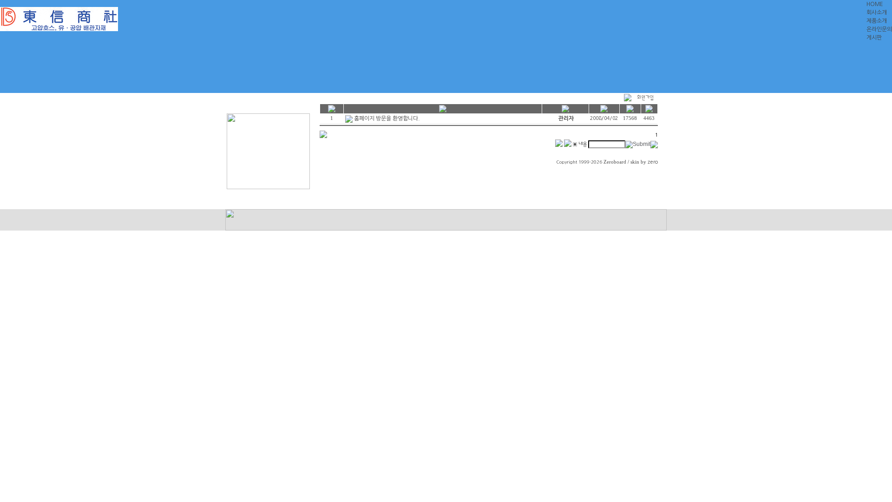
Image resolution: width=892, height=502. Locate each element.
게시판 (874, 37)
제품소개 (876, 21)
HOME (874, 4)
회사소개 (876, 12)
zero (653, 162)
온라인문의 (879, 29)
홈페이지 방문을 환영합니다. (387, 118)
